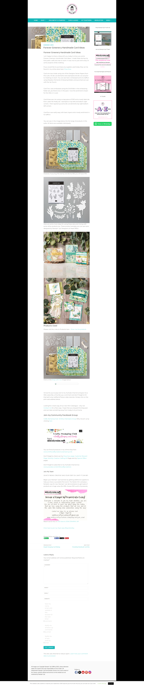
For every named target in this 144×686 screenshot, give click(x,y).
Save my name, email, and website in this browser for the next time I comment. (49, 612)
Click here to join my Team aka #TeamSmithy (59, 528)
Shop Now (67, 69)
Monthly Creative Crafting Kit (57, 458)
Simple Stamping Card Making (52, 546)
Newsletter (99, 20)
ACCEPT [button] (111, 683)
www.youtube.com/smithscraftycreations (57, 467)
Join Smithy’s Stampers (57, 20)
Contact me (48, 408)
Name (46, 587)
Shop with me (56, 380)
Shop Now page (68, 456)
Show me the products (78, 329)
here (50, 421)
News (108, 20)
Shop (42, 20)
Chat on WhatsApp (104, 124)
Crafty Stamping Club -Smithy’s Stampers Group (60, 419)
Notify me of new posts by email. (48, 639)
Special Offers (81, 458)
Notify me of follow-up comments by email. (49, 629)
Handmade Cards (48, 45)
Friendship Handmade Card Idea (81, 546)
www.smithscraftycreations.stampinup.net (58, 452)
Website (47, 598)
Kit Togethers (86, 20)
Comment (47, 565)
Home (36, 20)
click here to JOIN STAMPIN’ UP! (68, 521)
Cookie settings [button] (102, 683)
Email (46, 593)
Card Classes (73, 20)
